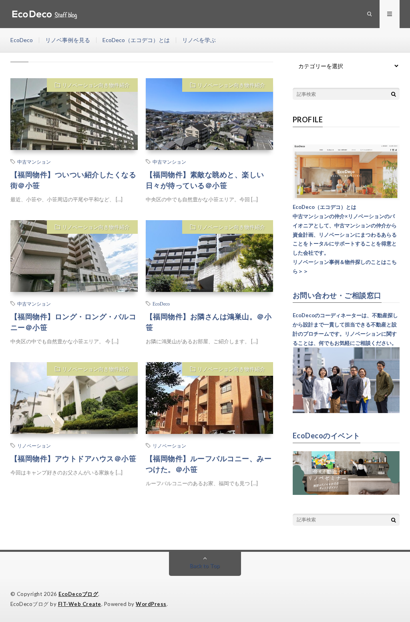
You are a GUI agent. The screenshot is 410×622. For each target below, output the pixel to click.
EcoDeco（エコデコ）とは (136, 39)
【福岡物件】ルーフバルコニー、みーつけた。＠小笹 (209, 464)
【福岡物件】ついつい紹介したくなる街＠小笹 (73, 180)
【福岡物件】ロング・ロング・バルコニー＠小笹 (73, 322)
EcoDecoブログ (78, 594)
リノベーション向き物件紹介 (96, 85)
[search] (394, 94)
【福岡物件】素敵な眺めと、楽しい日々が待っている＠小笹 (205, 180)
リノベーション (34, 445)
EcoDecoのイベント (326, 435)
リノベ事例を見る (67, 39)
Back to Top (205, 565)
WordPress (151, 604)
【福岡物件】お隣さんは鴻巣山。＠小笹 (209, 322)
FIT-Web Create (79, 604)
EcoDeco (21, 39)
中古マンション (34, 161)
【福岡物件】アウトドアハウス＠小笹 (73, 458)
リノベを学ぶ (199, 39)
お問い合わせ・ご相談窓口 (337, 295)
